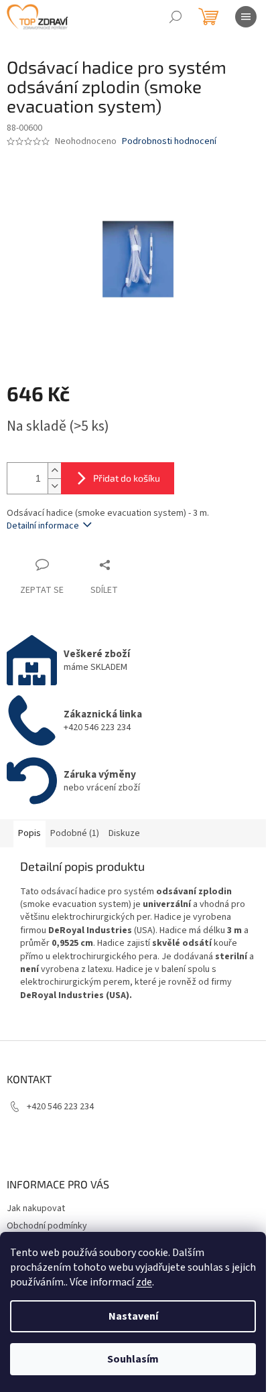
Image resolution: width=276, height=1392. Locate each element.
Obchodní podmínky (47, 1226)
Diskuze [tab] (124, 833)
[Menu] (245, 16)
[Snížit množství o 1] (54, 486)
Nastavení (133, 1316)
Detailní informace (43, 526)
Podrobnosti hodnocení (169, 141)
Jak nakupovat (36, 1208)
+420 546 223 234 (60, 1106)
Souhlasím (133, 1359)
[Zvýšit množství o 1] (54, 470)
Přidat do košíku (126, 478)
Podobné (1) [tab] (74, 833)
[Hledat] (175, 16)
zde (144, 1282)
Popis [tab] (29, 833)
